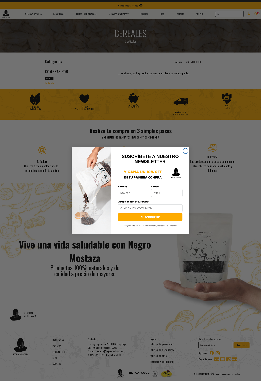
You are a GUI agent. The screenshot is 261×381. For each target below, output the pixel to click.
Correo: (155, 186)
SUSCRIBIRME (150, 217)
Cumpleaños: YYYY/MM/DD (133, 201)
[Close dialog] (185, 151)
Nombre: (122, 186)
